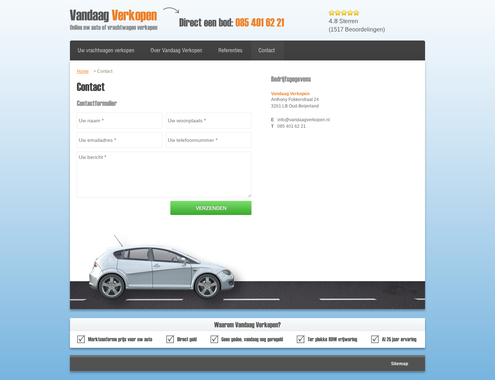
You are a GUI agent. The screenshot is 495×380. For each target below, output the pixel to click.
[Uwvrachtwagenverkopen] (106, 50)
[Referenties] (230, 50)
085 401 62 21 (291, 126)
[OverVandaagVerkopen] (176, 50)
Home (83, 71)
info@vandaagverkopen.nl (304, 119)
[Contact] (266, 50)
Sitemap (399, 363)
